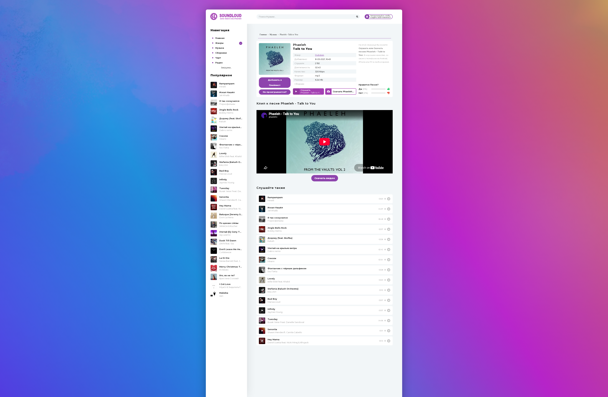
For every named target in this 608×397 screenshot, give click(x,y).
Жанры (219, 43)
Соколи (272, 258)
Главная (220, 38)
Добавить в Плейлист (275, 82)
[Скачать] (388, 198)
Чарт (218, 57)
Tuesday (273, 319)
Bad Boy (272, 299)
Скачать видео (324, 178)
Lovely (271, 278)
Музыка (219, 48)
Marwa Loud (274, 302)
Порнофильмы (275, 220)
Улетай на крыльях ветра (282, 248)
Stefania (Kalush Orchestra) (283, 288)
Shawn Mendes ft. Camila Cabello (285, 332)
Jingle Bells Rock (277, 228)
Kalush (271, 241)
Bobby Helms (275, 231)
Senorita (272, 329)
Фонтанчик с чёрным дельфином (287, 268)
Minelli (271, 200)
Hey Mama (273, 339)
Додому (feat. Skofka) (280, 238)
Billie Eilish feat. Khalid (279, 281)
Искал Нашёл (275, 207)
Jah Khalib (273, 210)
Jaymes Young (275, 312)
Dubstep (319, 55)
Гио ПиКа (272, 271)
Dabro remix (274, 251)
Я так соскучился (278, 217)
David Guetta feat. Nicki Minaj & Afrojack (288, 342)
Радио (219, 62)
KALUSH (272, 291)
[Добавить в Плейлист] (385, 199)
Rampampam (275, 197)
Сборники (221, 53)
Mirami (271, 261)
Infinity (271, 309)
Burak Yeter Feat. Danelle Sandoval (286, 322)
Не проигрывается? (275, 92)
